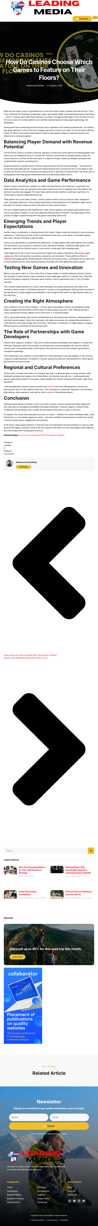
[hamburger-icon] (95, 17)
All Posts (24, 467)
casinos (50, 386)
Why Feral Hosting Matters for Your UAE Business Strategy (32, 870)
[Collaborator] (23, 1043)
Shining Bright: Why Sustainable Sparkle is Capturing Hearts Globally (78, 870)
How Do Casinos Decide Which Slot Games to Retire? (42, 435)
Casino (49, 53)
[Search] (91, 851)
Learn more (17, 957)
